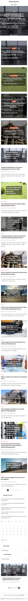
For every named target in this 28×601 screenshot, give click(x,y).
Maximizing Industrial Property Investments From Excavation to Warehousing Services (11, 445)
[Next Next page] (19, 490)
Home (13, 11)
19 (16, 490)
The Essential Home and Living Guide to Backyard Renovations (14, 79)
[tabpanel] (14, 21)
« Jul (2, 542)
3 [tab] (13, 35)
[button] (14, 4)
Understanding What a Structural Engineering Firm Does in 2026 (14, 16)
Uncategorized (14, 127)
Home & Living (14, 75)
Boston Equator (14, 1)
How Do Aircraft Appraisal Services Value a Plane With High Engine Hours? (14, 308)
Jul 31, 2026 (6, 21)
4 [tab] (14, 35)
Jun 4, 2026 (8, 110)
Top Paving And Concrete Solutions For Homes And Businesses (13, 343)
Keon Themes (21, 595)
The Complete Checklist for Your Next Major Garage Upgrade (12, 410)
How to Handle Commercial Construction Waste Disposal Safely (14, 132)
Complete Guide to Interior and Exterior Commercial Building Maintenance (14, 105)
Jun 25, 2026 (8, 83)
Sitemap (26, 598)
